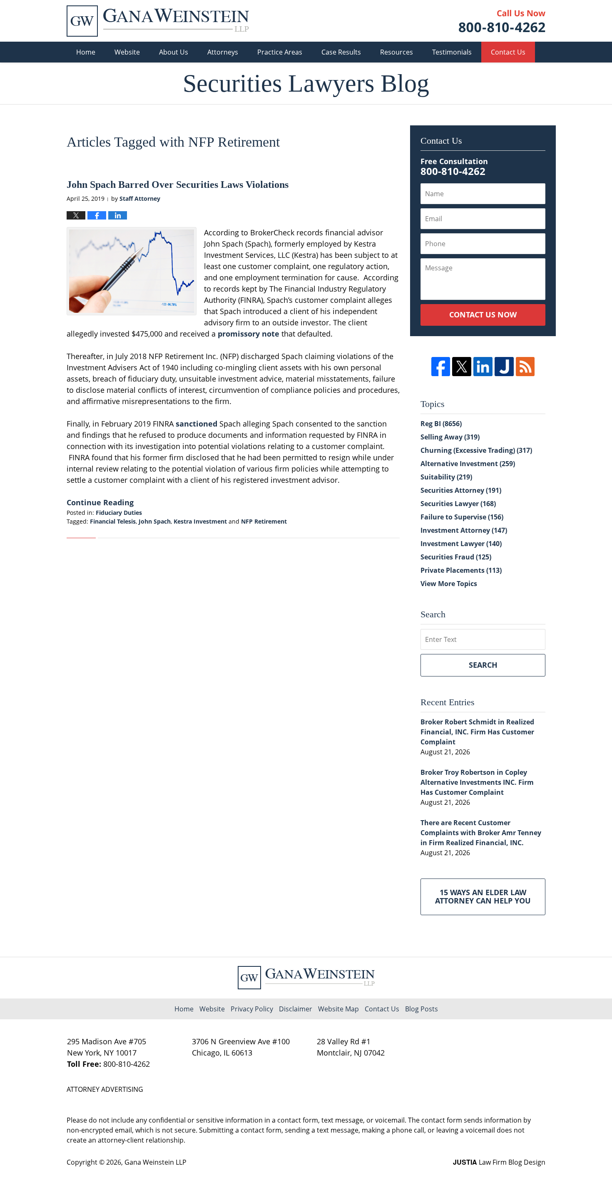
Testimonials (452, 52)
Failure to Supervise (461, 517)
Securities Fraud (455, 557)
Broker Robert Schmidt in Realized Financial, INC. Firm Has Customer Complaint (477, 731)
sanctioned (197, 424)
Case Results (341, 52)
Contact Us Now (483, 314)
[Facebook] (440, 366)
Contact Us (508, 52)
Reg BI (441, 423)
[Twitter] (461, 366)
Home (85, 52)
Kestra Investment (200, 521)
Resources (396, 52)
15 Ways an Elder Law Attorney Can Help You (483, 896)
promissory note (248, 334)
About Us (173, 52)
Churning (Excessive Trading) (476, 450)
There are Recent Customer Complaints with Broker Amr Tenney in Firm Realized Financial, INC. (480, 832)
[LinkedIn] (483, 366)
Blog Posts (421, 1008)
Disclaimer (295, 1008)
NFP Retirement (264, 521)
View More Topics (448, 583)
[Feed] (525, 366)
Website (127, 52)
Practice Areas (279, 52)
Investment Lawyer (461, 543)
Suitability (446, 477)
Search (483, 665)
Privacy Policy (252, 1008)
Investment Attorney (463, 530)
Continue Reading (100, 502)
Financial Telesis (113, 521)
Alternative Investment (467, 463)
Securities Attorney (460, 490)
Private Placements (461, 570)
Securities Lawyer (458, 503)
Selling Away (450, 437)
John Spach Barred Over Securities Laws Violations (178, 184)
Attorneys (222, 52)
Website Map (338, 1008)
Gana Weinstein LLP (155, 1162)
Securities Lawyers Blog (158, 21)
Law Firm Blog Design (499, 1162)
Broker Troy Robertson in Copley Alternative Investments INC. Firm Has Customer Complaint (477, 782)
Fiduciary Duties (119, 513)
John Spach (155, 521)
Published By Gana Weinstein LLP (502, 21)
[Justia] (504, 366)
